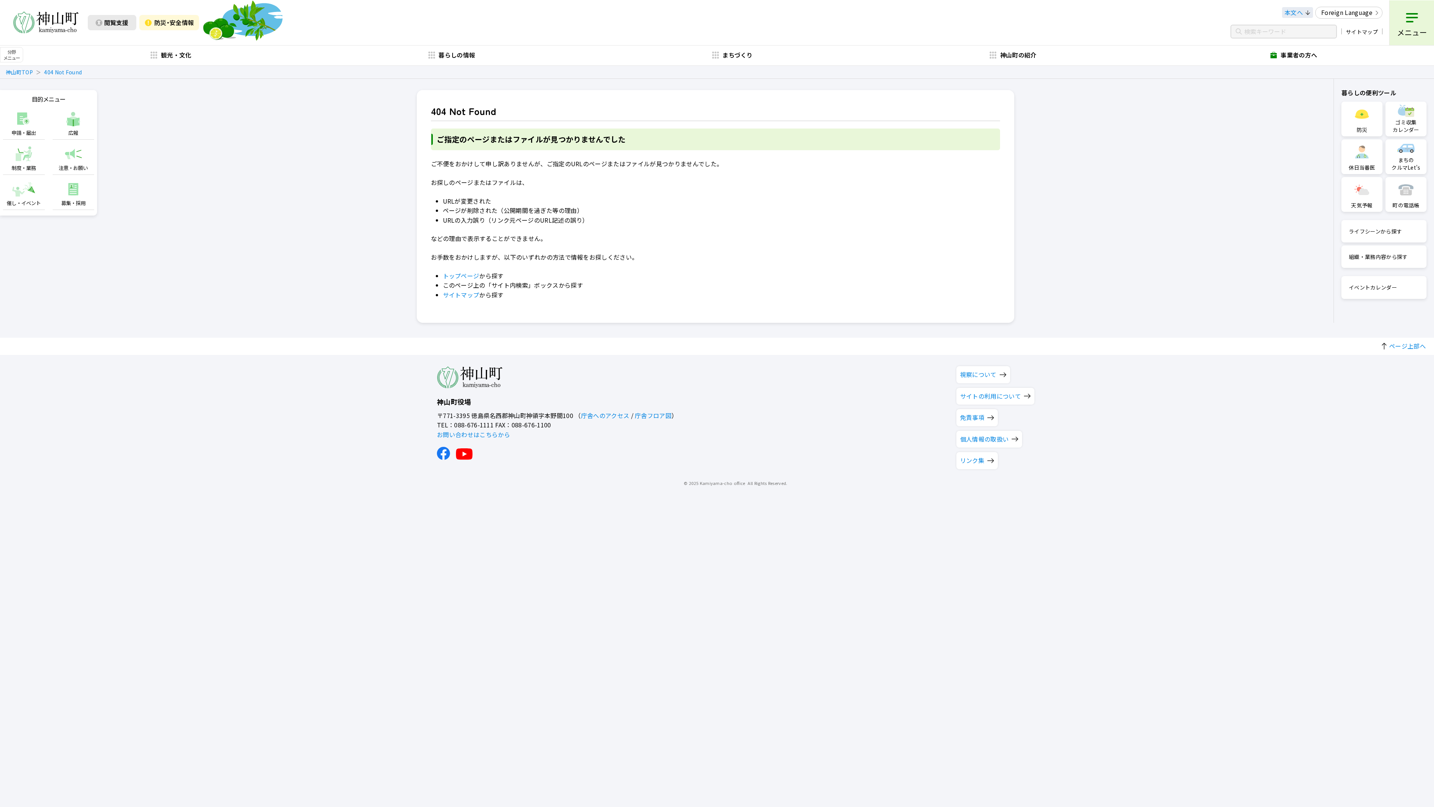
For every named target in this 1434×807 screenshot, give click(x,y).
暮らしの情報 (456, 54)
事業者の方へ (1299, 54)
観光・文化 (176, 54)
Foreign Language (1346, 12)
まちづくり (737, 54)
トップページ (461, 275)
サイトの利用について (990, 396)
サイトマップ (1362, 31)
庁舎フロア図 (653, 415)
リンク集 (972, 460)
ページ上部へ (1407, 345)
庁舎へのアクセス (605, 415)
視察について (978, 374)
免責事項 (972, 417)
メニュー (1412, 32)
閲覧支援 (116, 22)
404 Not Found (63, 72)
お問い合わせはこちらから (473, 434)
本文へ (1294, 12)
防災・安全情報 (174, 22)
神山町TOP (19, 72)
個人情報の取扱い (984, 439)
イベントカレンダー (1373, 287)
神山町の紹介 (1018, 54)
